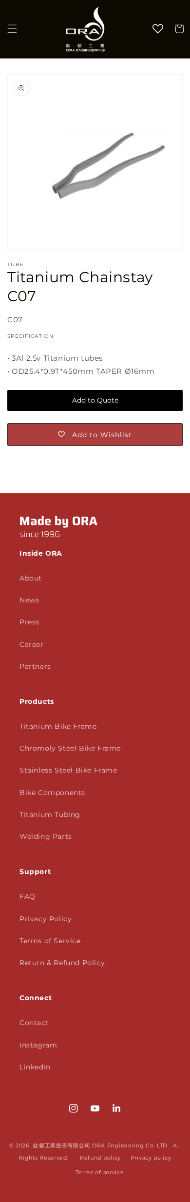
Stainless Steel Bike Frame (68, 770)
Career (31, 644)
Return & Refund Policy (62, 962)
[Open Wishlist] (158, 28)
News (29, 600)
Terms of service (100, 1172)
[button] (12, 28)
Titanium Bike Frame (57, 726)
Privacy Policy (45, 918)
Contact (34, 1022)
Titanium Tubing (49, 814)
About (30, 578)
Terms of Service (50, 940)
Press (29, 622)
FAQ (27, 896)
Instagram (38, 1045)
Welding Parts (45, 836)
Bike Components (52, 792)
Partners (35, 666)
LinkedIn (35, 1067)
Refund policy (100, 1157)
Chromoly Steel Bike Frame (70, 748)
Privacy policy (151, 1157)
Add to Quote (95, 400)
